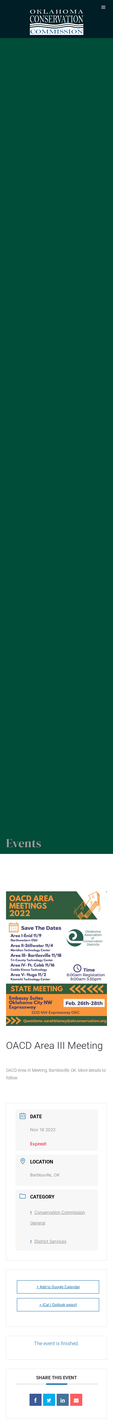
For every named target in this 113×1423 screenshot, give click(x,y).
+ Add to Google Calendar (58, 1287)
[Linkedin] (63, 1400)
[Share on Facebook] (36, 1400)
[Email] (76, 1400)
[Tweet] (49, 1400)
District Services (50, 1241)
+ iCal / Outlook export (58, 1304)
